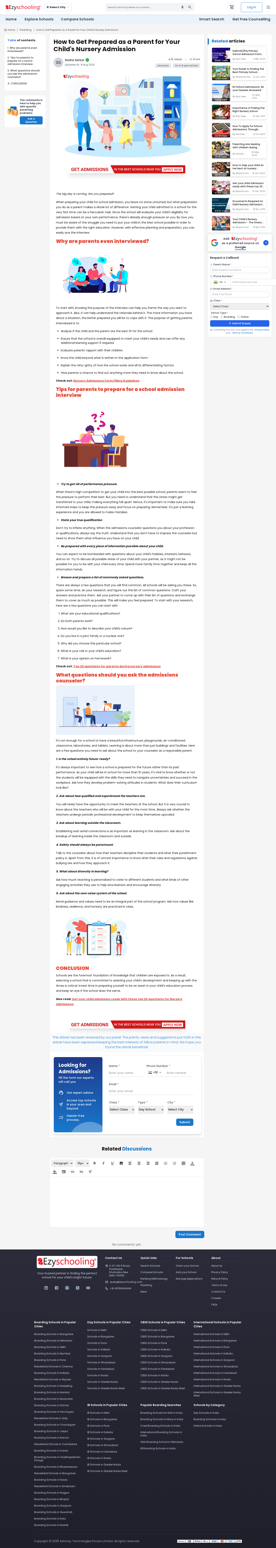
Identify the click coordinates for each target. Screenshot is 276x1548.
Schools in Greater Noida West (106, 1388)
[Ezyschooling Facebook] (56, 1288)
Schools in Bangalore (100, 1336)
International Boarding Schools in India (161, 1433)
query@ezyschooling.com (123, 1282)
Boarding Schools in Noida (50, 1479)
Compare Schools (151, 1272)
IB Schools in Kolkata (100, 1432)
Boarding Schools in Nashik (51, 1525)
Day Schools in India (206, 1412)
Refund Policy (219, 1278)
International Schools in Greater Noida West (217, 1394)
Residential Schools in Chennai (53, 1366)
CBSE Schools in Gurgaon (156, 1356)
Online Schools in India (208, 1425)
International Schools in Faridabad (215, 1373)
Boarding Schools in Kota (50, 1518)
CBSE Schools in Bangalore (157, 1336)
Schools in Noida (97, 1375)
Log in (251, 7)
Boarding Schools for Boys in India (161, 1419)
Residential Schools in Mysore (52, 1379)
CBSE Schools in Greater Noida (159, 1382)
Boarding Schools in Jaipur (51, 1431)
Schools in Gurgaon (99, 1356)
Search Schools (150, 1265)
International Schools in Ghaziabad (216, 1366)
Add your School (186, 1272)
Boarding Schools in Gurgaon (52, 1505)
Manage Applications (189, 1278)
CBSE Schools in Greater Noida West (162, 1388)
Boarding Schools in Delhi (50, 1347)
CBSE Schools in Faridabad (157, 1369)
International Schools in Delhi (211, 1334)
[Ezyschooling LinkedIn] (46, 1288)
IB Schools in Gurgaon (101, 1438)
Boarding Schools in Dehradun (53, 1340)
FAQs (214, 1304)
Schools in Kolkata (98, 1349)
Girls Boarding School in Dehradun (161, 1442)
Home (11, 19)
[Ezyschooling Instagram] (67, 1288)
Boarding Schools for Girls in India (161, 1412)
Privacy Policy (262, 329)
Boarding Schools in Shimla (51, 1405)
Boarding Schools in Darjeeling (53, 1386)
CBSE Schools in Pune (153, 1343)
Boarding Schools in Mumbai (52, 1353)
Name (114, 1066)
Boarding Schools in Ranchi (51, 1437)
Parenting (26, 30)
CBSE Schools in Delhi (153, 1330)
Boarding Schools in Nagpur (51, 1492)
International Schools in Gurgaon (214, 1360)
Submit (184, 1122)
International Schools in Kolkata (213, 1353)
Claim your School (187, 1265)
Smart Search (211, 19)
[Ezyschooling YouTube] (88, 1288)
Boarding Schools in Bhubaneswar (55, 1467)
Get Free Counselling (251, 19)
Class (114, 1102)
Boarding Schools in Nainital (52, 1392)
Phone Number (158, 1066)
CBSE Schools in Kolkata (155, 1349)
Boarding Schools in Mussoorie (53, 1399)
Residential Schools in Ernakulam (54, 1486)
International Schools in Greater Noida (217, 1386)
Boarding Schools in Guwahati (53, 1512)
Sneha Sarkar (74, 60)
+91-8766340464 (120, 1288)
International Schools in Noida (212, 1379)
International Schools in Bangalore (215, 1340)
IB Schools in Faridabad (102, 1451)
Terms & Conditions (242, 332)
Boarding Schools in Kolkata (51, 1373)
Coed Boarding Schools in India (160, 1425)
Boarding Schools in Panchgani (54, 1411)
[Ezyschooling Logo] (22, 7)
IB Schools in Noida (99, 1458)
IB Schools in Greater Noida (104, 1464)
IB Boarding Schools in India (158, 1448)
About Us (216, 1265)
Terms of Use (219, 1285)
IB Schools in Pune (98, 1425)
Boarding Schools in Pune (50, 1360)
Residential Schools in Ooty (51, 1418)
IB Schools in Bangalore (102, 1419)
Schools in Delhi (97, 1330)
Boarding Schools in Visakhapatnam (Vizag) (57, 1458)
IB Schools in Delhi (98, 1412)
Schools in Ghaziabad (101, 1362)
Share (196, 59)
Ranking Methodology (154, 1278)
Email (114, 1084)
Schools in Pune (97, 1343)
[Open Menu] (268, 7)
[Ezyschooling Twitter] (77, 1288)
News (143, 1291)
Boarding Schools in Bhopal (51, 1499)
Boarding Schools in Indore (51, 1450)
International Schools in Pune (211, 1347)
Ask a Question (31, 120)
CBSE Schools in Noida (154, 1375)
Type (142, 1102)
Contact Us (218, 1291)
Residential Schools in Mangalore (55, 1473)
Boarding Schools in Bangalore (53, 1334)
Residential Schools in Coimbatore (55, 1444)
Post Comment (190, 1234)
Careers (216, 1298)
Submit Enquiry (241, 323)
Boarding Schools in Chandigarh (55, 1424)
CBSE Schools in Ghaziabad (157, 1362)
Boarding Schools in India (210, 1419)
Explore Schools (39, 19)
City (171, 1102)
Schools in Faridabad (100, 1369)
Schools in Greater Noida (102, 1382)
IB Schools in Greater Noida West (107, 1471)
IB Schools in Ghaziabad (102, 1445)
